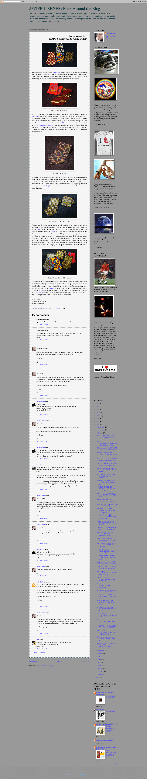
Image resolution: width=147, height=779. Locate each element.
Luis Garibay (40, 582)
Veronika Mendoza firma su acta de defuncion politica (111, 729)
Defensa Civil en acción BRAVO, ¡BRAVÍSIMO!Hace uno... (107, 454)
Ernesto (39, 465)
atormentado (40, 401)
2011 (98, 413)
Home (60, 661)
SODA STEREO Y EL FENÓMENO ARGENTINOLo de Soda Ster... (107, 516)
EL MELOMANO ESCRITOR (105, 725)
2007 (98, 424)
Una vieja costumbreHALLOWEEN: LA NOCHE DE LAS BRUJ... (107, 443)
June (99, 659)
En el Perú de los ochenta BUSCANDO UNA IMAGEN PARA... (106, 469)
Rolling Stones (48, 186)
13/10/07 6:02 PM (42, 518)
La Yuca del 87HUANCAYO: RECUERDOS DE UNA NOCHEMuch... (106, 437)
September (101, 650)
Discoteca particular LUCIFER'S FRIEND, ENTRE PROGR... (107, 459)
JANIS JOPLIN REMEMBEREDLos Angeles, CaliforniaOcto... (107, 615)
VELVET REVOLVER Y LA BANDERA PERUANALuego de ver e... (107, 523)
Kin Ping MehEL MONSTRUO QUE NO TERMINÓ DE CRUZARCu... (106, 544)
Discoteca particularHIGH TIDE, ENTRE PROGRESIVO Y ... (107, 448)
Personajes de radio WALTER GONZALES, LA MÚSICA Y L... (106, 482)
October (100, 433)
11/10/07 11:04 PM (42, 441)
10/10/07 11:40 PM (42, 414)
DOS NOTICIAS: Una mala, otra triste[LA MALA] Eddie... (107, 505)
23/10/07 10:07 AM (42, 633)
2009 (98, 418)
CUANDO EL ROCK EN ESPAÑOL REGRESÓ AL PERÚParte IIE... (106, 488)
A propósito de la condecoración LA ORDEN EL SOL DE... (107, 591)
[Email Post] (64, 308)
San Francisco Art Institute (44, 125)
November (101, 430)
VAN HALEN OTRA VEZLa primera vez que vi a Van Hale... (106, 602)
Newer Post (34, 661)
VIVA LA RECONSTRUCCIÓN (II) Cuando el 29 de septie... (107, 539)
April (99, 665)
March (100, 668)
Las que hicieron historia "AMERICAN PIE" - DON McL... (106, 638)
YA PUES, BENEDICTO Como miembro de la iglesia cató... (107, 464)
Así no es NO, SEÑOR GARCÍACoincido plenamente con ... (107, 596)
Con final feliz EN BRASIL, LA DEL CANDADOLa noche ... (106, 500)
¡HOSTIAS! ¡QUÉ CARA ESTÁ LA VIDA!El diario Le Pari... (107, 626)
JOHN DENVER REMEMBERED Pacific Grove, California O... (105, 551)
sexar (38, 639)
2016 (98, 404)
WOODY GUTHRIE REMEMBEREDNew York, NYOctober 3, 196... (106, 632)
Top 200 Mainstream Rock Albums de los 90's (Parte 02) (111, 753)
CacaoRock (100, 710)
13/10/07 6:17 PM (42, 543)
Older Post (85, 661)
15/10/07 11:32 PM (42, 576)
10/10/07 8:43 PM (42, 364)
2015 (98, 407)
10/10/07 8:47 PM (42, 395)
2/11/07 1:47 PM (41, 649)
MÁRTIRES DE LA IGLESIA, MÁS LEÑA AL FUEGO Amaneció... (106, 476)
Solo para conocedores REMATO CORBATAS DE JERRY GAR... (106, 579)
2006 (98, 678)
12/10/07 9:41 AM (41, 489)
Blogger (83, 775)
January (100, 674)
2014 (98, 410)
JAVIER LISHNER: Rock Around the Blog (64, 8)
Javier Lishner (41, 346)
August (100, 653)
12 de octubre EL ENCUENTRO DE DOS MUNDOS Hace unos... (107, 557)
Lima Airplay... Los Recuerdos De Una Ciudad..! (106, 748)
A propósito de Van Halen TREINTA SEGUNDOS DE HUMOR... (106, 609)
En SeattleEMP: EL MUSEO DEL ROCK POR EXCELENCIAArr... (106, 644)
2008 (98, 421)
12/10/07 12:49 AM (42, 459)
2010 (98, 416)
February (101, 671)
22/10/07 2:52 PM (42, 606)
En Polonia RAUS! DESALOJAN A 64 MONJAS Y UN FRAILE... (107, 572)
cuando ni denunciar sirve (103, 742)
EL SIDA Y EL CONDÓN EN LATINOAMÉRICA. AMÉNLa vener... (107, 494)
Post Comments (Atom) (45, 666)
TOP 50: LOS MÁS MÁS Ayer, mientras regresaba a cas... (107, 567)
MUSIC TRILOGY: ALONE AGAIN (111, 697)
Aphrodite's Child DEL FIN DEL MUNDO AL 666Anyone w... (107, 528)
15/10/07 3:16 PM (42, 560)
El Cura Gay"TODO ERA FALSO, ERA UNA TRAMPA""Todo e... (105, 534)
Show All (115, 763)
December (101, 427)
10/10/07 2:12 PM (42, 340)
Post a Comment (39, 652)
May (99, 662)
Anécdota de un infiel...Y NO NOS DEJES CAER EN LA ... (107, 562)
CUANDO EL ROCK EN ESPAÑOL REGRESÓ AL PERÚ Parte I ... (106, 510)
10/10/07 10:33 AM (42, 324)
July (99, 656)
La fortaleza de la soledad (104, 740)
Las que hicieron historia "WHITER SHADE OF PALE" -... (107, 621)
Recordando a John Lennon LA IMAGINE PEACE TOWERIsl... (106, 585)
